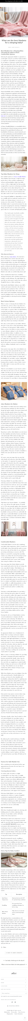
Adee (12, 1010)
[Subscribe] (26, 993)
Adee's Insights (15, 47)
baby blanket (13, 256)
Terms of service (21, 1012)
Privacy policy (14, 1012)
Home (9, 47)
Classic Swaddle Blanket (20, 176)
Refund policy (7, 1012)
